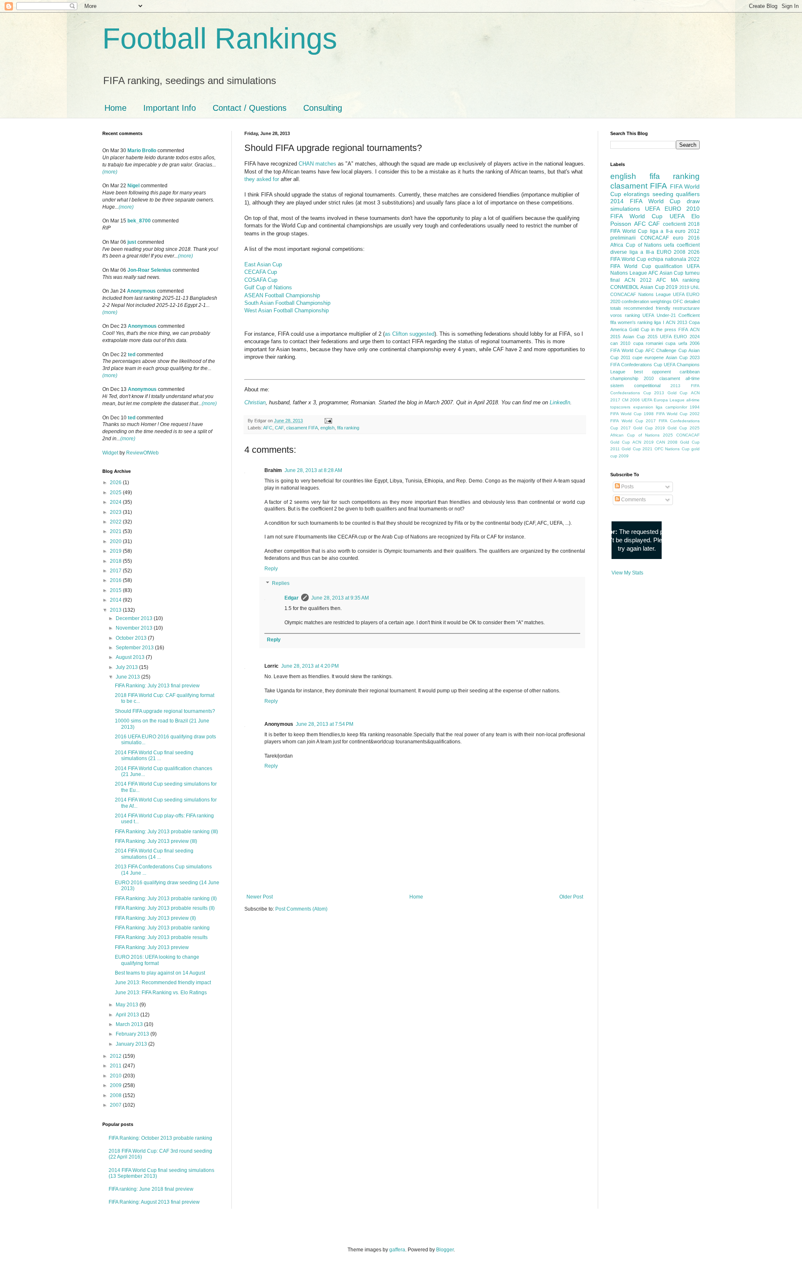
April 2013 (128, 1015)
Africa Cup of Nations (636, 245)
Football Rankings (219, 38)
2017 (116, 571)
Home (115, 107)
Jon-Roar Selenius (149, 270)
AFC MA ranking (678, 280)
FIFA (683, 329)
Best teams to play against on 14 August (160, 973)
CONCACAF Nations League (640, 294)
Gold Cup (639, 329)
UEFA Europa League (663, 400)
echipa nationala (667, 259)
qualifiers (688, 194)
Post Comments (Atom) (301, 909)
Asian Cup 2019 (659, 287)
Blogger (445, 1250)
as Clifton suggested (409, 334)
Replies (280, 584)
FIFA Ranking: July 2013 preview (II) (155, 918)
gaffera (397, 1250)
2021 (116, 531)
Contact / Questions (250, 107)
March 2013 (130, 1024)
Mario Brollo (141, 150)
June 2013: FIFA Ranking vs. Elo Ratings (161, 992)
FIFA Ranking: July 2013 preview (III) (156, 841)
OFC (678, 301)
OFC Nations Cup (672, 449)
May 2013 (128, 1005)
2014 (116, 600)
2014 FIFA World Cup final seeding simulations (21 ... (154, 755)
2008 (116, 1095)
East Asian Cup (263, 264)
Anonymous (141, 291)
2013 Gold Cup (671, 393)
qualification (669, 266)
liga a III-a (641, 252)
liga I (659, 322)
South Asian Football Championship (287, 303)
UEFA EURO (663, 208)
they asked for (261, 179)
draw (693, 201)
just (131, 242)
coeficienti (674, 224)
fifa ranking (348, 427)
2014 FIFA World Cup (645, 201)
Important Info (169, 107)
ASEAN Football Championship (282, 295)
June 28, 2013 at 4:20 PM (310, 666)
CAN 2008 (667, 442)
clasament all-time (679, 378)
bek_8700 (139, 221)
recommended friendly (647, 308)
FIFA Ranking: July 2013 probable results (161, 937)
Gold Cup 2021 (637, 449)
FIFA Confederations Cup (636, 364)
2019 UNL (689, 287)
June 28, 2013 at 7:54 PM (324, 724)
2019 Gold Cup (671, 428)
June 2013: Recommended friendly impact (163, 982)
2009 (116, 1085)
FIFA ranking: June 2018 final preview (151, 1189)
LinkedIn (560, 402)
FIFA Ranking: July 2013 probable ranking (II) (166, 898)
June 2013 (128, 677)
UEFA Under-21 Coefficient (671, 315)
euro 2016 (686, 238)
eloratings (637, 194)
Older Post (571, 897)
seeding (662, 194)
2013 (116, 610)
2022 (116, 522)
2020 (116, 541)
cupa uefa (676, 343)
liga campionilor (671, 407)
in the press (664, 329)
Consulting (322, 107)
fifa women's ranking (631, 322)
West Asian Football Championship (286, 310)
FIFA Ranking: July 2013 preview (152, 947)
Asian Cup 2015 (640, 336)
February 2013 (133, 1034)
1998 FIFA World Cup (665, 413)
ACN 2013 (676, 322)
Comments (633, 500)
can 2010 (620, 343)
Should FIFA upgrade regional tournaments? (165, 711)
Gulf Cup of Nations (268, 287)
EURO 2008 (671, 252)
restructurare (686, 308)
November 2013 (135, 628)
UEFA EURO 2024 (680, 336)
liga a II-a (661, 231)
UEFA (677, 216)
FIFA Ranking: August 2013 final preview (154, 1202)
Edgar (291, 598)
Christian (255, 402)
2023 (116, 512)
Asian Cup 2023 (683, 357)
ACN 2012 (638, 280)
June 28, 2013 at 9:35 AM (340, 598)
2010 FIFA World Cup (655, 212)
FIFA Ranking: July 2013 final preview (157, 686)
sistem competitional (635, 385)
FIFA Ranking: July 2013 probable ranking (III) (166, 832)
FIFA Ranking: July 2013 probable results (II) (165, 908)
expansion (643, 407)
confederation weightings (647, 301)
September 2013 (135, 648)
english (327, 427)
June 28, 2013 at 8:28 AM (313, 470)
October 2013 (132, 638)
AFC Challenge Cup (666, 350)
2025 (116, 492)
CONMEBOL (624, 287)
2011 (116, 1066)
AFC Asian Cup (665, 273)
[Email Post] (327, 420)
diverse (618, 252)
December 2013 (135, 618)
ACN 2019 (643, 442)
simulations (625, 208)
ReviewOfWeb (142, 453)
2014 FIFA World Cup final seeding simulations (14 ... (154, 854)
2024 (116, 502)
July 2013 (127, 667)
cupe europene (648, 357)
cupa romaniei (648, 343)
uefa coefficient (682, 245)
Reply (271, 569)
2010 (116, 1076)
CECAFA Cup (260, 272)
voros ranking (625, 315)
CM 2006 (631, 400)
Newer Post (259, 897)
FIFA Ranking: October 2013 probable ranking (160, 1138)
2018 (116, 561)
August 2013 (131, 657)
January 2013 (132, 1044)
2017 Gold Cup (637, 428)
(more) (109, 172)
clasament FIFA (302, 427)
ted (131, 354)
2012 (116, 1056)
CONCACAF (654, 238)
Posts (627, 487)
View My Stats (627, 573)
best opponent (652, 371)
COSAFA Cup (260, 280)
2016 (116, 580)
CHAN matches (317, 164)
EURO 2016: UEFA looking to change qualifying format (157, 960)
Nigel (133, 186)
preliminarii (623, 238)
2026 (116, 482)
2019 (116, 551)
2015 (116, 590)
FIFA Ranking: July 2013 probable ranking (162, 928)
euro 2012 (687, 231)
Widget (110, 453)
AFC (267, 427)
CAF (279, 427)
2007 (116, 1105)
